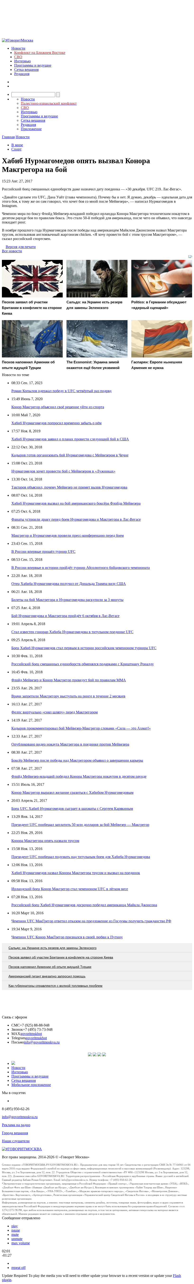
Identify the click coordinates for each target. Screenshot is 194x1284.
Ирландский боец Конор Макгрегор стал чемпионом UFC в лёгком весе (69, 889)
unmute (16, 1239)
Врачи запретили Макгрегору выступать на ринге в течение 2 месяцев (68, 696)
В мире (17, 145)
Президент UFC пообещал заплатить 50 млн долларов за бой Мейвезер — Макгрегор (80, 825)
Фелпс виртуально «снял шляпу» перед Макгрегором (54, 712)
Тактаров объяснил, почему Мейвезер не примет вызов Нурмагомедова (69, 487)
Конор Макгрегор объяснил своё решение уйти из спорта (57, 407)
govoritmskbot (31, 1034)
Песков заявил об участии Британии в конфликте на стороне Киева (61, 957)
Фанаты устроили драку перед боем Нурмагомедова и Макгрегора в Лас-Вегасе (76, 519)
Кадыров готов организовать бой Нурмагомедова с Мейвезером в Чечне (69, 455)
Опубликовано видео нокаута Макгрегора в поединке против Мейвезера (70, 744)
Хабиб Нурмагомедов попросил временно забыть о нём (56, 423)
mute (15, 1234)
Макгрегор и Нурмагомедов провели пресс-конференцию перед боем (67, 535)
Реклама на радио (16, 1125)
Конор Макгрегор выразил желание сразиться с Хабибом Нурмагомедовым (72, 792)
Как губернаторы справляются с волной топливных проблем (55, 986)
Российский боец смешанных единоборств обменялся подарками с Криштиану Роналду (82, 664)
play (14, 1226)
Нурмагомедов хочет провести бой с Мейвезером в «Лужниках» (63, 471)
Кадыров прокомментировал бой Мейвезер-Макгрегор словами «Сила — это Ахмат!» (81, 728)
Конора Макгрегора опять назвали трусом (45, 841)
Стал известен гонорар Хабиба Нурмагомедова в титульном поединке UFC (72, 632)
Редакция (21, 74)
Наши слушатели (16, 1141)
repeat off (18, 1268)
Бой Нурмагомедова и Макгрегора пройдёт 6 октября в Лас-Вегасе (65, 616)
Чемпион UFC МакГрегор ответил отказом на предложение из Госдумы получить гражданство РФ (91, 921)
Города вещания (15, 1133)
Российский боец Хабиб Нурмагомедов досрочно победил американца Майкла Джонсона (84, 905)
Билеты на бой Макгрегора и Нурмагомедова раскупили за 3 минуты (67, 600)
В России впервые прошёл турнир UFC (43, 552)
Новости (18, 48)
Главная (8, 137)
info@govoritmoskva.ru (42, 1042)
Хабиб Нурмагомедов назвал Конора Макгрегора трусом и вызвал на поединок (75, 873)
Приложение (31, 129)
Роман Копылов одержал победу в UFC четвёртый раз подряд (61, 391)
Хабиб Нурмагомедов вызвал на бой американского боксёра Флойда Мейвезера (76, 503)
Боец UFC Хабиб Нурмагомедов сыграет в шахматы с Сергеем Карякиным (72, 809)
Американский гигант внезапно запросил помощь (47, 976)
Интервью (22, 61)
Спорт (16, 149)
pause (15, 1230)
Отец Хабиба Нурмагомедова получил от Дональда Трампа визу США (68, 584)
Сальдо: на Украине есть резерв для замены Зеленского (53, 948)
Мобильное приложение (31, 1085)
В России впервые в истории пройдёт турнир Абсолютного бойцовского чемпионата (80, 568)
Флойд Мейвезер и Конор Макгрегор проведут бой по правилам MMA (68, 680)
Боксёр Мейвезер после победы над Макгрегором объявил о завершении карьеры (77, 760)
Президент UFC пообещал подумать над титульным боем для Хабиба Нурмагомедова (80, 857)
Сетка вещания (26, 70)
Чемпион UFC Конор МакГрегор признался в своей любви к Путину (67, 937)
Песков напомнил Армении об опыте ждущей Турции (50, 967)
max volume (20, 1243)
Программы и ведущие (32, 65)
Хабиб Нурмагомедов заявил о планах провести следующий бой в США (70, 439)
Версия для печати (21, 247)
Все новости (12, 251)
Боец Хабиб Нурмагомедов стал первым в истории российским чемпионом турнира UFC (83, 648)
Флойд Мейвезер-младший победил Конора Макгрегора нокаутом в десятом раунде (78, 776)
